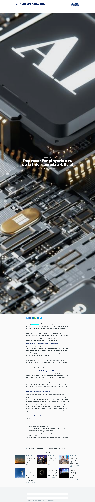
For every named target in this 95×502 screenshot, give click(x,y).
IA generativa (32, 448)
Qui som (64, 10)
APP (68, 10)
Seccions (26, 10)
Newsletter (74, 10)
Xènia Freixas (45, 168)
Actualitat (47, 157)
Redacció (49, 464)
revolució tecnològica (46, 448)
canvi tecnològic (62, 448)
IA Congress (54, 448)
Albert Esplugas (35, 324)
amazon (38, 448)
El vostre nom (29, 492)
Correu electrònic (30, 496)
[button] (27, 318)
